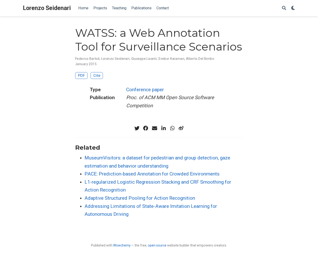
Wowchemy (122, 245)
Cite (96, 75)
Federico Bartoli (87, 59)
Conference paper (145, 89)
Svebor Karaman (171, 59)
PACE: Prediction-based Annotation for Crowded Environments (152, 174)
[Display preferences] (293, 8)
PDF (81, 75)
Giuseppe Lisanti (144, 59)
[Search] (284, 8)
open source (157, 245)
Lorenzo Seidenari (47, 8)
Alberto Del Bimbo (200, 59)
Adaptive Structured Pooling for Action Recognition (140, 198)
